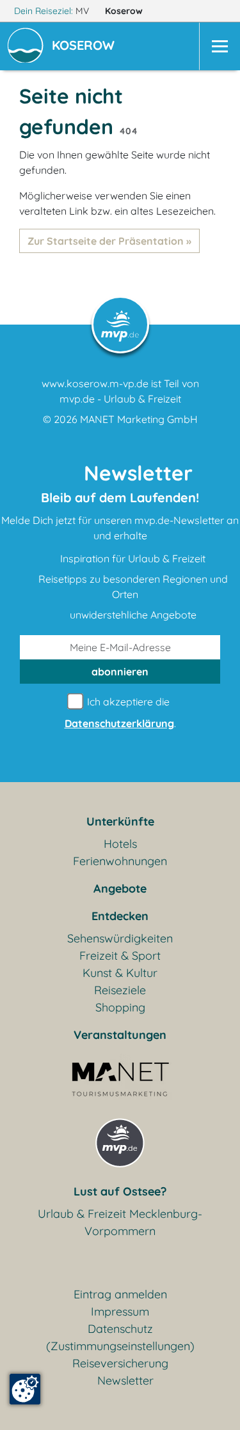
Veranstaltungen (120, 1034)
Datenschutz (120, 1328)
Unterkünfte (120, 821)
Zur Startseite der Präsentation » (109, 240)
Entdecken (120, 916)
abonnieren (120, 671)
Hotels (120, 843)
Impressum (120, 1311)
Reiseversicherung (120, 1363)
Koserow (125, 11)
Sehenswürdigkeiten (120, 938)
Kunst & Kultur (120, 972)
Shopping (120, 1007)
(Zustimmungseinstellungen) (120, 1346)
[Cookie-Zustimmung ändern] (25, 1389)
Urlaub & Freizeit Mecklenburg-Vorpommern (120, 1222)
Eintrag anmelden (120, 1294)
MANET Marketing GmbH (139, 419)
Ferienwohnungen (120, 861)
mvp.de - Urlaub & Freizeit (120, 398)
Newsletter (125, 1380)
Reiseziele (120, 990)
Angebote (120, 888)
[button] (86, 46)
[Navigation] (219, 46)
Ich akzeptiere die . (120, 712)
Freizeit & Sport (120, 955)
